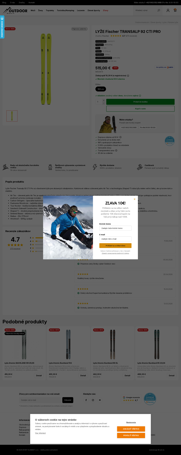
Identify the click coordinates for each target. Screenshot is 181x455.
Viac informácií (40, 433)
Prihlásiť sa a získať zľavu (115, 245)
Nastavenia (131, 422)
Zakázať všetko (131, 429)
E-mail (102, 234)
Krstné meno (105, 224)
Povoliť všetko (131, 435)
